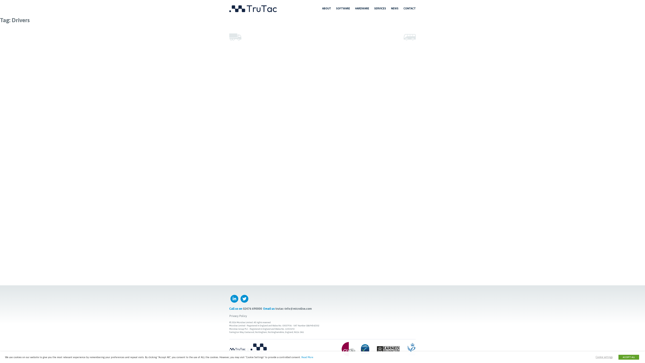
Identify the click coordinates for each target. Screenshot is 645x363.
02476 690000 (252, 308)
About (326, 8)
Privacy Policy (238, 316)
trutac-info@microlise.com (293, 308)
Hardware (362, 8)
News (394, 8)
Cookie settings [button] (604, 357)
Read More (307, 357)
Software (343, 8)
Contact (409, 8)
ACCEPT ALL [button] (629, 357)
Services (380, 8)
